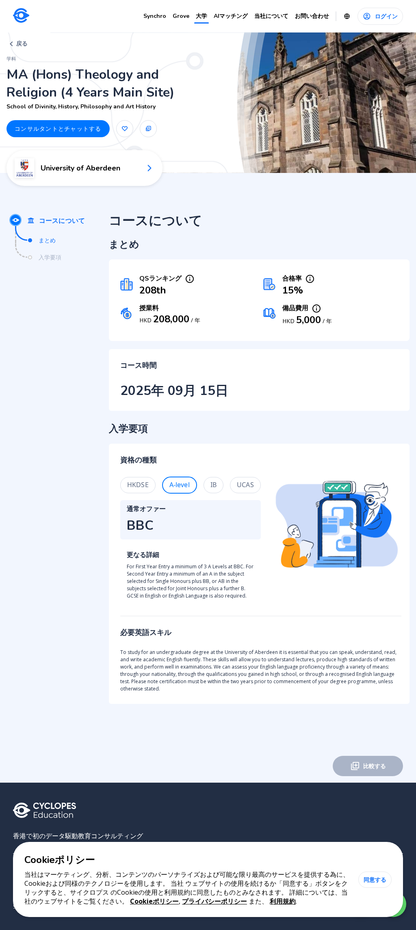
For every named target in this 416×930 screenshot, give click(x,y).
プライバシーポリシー (214, 901)
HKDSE (138, 484)
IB (213, 484)
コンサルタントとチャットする (58, 128)
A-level (179, 484)
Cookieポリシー (154, 901)
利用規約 (283, 901)
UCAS (245, 484)
